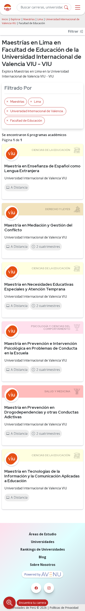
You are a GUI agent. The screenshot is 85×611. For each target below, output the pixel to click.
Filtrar (73, 31)
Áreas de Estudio (42, 534)
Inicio (5, 19)
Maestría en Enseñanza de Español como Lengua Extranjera (42, 168)
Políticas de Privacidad (64, 608)
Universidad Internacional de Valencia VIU (35, 178)
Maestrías (29, 19)
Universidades (42, 541)
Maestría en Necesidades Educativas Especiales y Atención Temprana (38, 287)
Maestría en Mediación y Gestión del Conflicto (38, 227)
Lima (40, 19)
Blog (42, 557)
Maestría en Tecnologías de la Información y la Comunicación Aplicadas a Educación (42, 476)
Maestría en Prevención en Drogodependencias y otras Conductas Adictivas (41, 412)
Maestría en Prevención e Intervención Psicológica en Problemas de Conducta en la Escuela (40, 348)
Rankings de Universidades (42, 549)
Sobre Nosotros (42, 564)
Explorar (16, 19)
